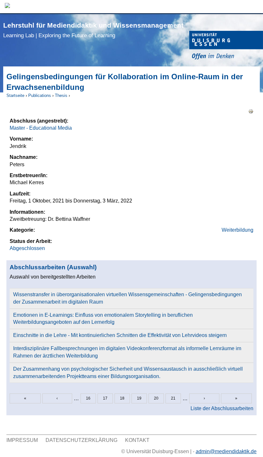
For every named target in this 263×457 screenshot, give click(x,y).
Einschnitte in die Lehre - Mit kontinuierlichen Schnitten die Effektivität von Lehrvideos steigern (120, 335)
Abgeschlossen (27, 248)
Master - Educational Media (41, 128)
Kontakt (137, 440)
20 (156, 398)
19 (139, 398)
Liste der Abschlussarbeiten (222, 408)
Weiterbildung (237, 230)
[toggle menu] (255, 7)
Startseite (15, 95)
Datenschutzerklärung (81, 440)
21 (173, 398)
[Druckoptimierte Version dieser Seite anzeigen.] (250, 111)
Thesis (61, 95)
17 (105, 398)
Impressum (22, 440)
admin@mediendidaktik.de (226, 451)
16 (88, 398)
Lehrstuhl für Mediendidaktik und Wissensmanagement (93, 30)
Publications (39, 95)
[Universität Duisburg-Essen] (226, 46)
